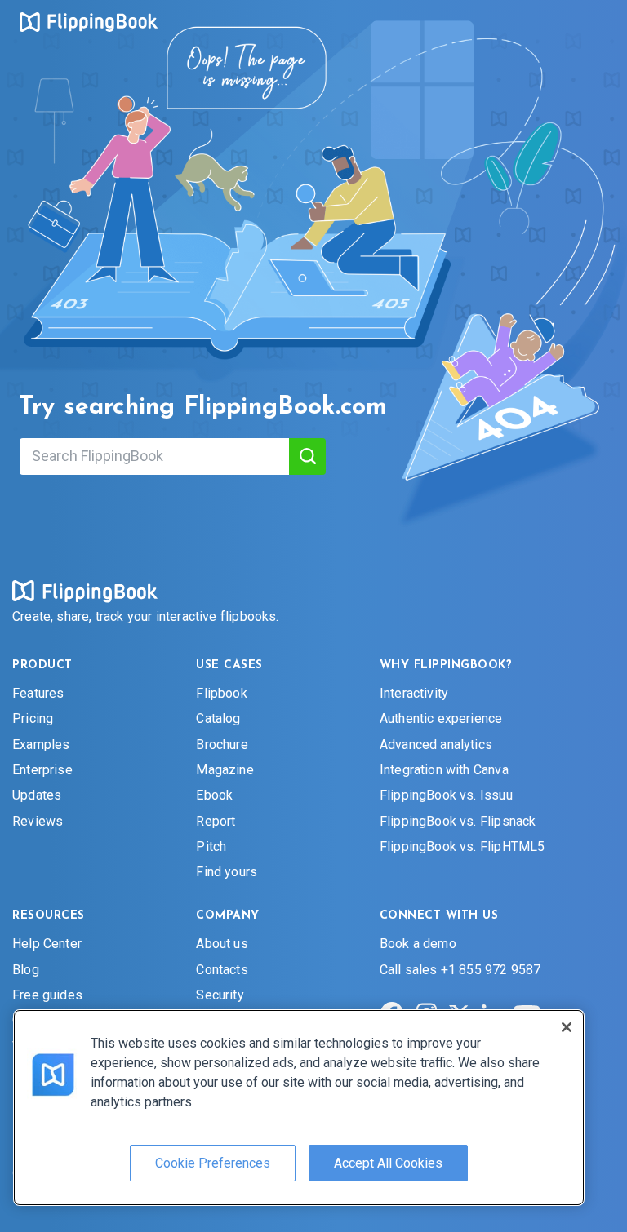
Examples (40, 743)
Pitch (211, 846)
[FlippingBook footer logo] (85, 590)
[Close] (567, 1027)
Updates (36, 795)
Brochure (221, 743)
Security (219, 994)
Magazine (224, 769)
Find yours (226, 872)
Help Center (47, 943)
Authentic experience (441, 718)
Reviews (37, 820)
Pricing (32, 718)
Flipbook (221, 692)
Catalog (218, 718)
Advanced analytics (436, 743)
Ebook (214, 795)
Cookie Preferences (212, 1163)
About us (221, 943)
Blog (25, 969)
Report (215, 820)
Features (38, 692)
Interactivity (414, 692)
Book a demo (418, 943)
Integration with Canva (444, 769)
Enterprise (42, 769)
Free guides (47, 994)
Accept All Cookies (388, 1163)
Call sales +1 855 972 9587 (460, 969)
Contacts (221, 969)
